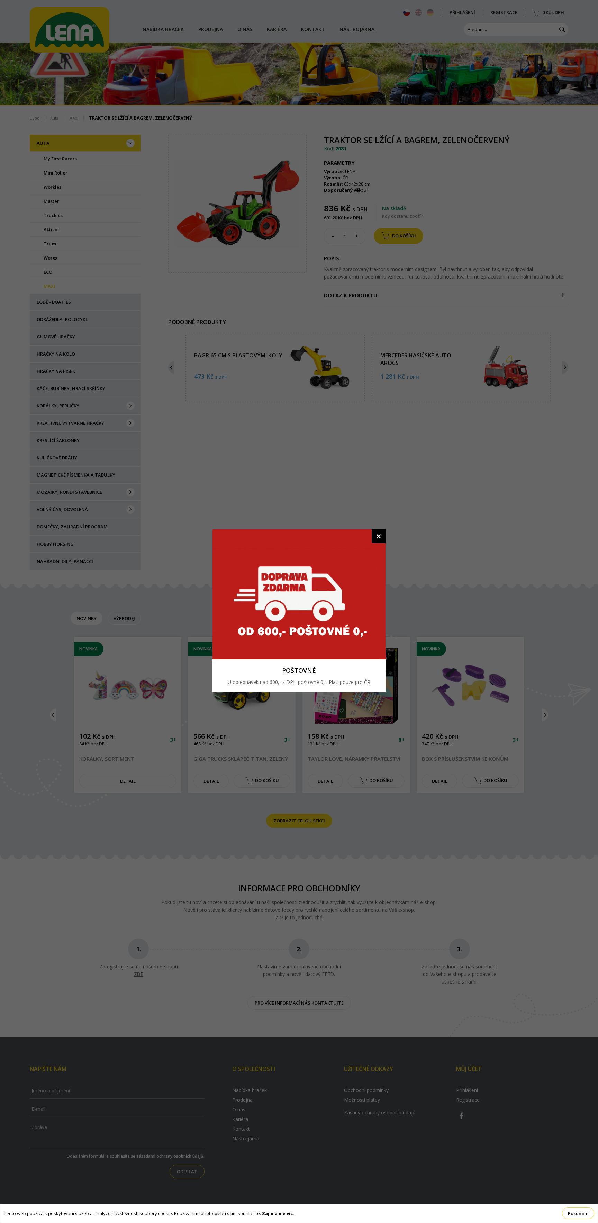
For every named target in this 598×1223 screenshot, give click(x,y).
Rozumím (578, 1213)
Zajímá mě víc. (278, 1213)
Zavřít (379, 536)
